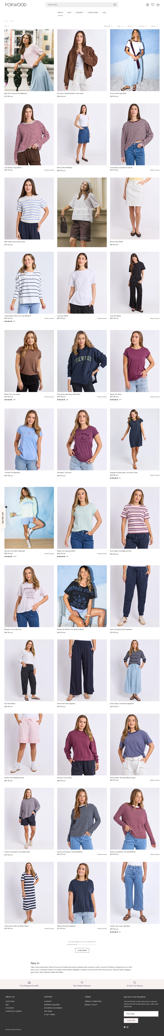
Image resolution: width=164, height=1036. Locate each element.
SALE (104, 12)
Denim (53, 972)
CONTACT (48, 1001)
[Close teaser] (6, 507)
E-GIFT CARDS (49, 1015)
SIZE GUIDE (48, 1011)
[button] (108, 26)
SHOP (69, 12)
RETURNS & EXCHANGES (53, 1008)
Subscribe (131, 1020)
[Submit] (115, 5)
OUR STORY (10, 1001)
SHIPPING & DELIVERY (52, 1005)
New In (12, 21)
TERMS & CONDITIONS (93, 1001)
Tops (41, 972)
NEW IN (60, 12)
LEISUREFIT (79, 12)
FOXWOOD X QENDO (14, 1011)
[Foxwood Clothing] (15, 4)
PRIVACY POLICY (91, 1005)
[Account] (147, 4)
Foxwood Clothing (16, 1029)
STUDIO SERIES (93, 12)
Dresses (47, 972)
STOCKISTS (10, 1008)
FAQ (7, 1005)
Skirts (61, 972)
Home (6, 21)
